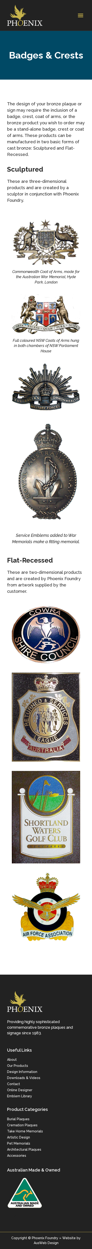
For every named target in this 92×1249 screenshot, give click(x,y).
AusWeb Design (46, 1243)
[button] (80, 15)
